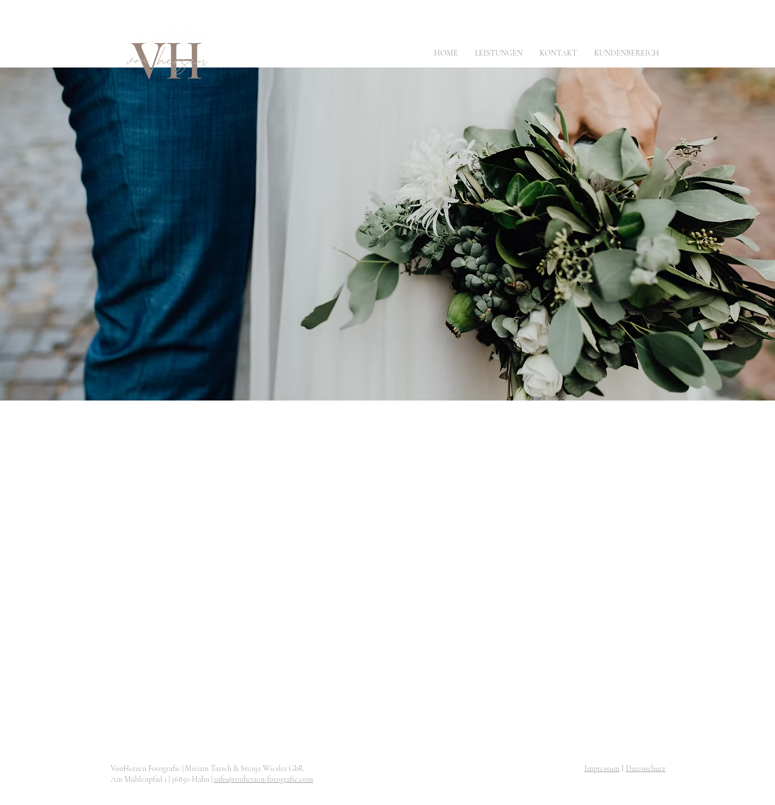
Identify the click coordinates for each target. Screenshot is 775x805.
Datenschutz (646, 768)
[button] (498, 53)
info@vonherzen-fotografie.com (263, 779)
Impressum (602, 768)
